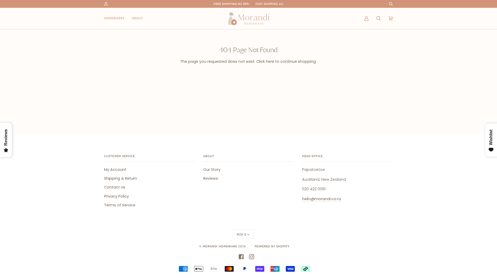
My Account (115, 169)
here (270, 61)
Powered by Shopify (272, 246)
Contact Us (114, 187)
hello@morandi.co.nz (321, 198)
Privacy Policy (116, 196)
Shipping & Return (120, 178)
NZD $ (241, 234)
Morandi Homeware (220, 246)
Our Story (212, 169)
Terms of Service (119, 205)
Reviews (210, 178)
